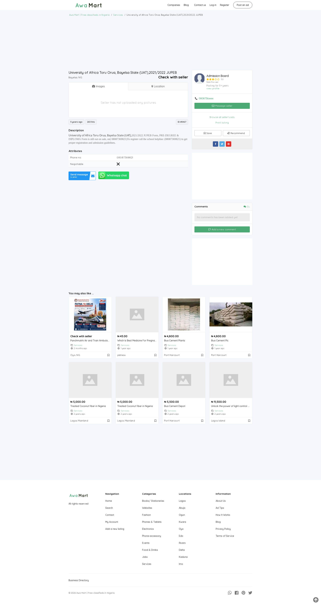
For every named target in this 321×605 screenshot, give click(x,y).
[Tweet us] (250, 593)
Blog (186, 5)
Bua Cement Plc (219, 340)
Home (108, 500)
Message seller (223, 105)
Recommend (238, 133)
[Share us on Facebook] (236, 593)
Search (109, 507)
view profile (212, 88)
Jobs (145, 556)
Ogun (182, 514)
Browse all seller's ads (222, 117)
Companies (174, 5)
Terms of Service (225, 535)
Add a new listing (114, 528)
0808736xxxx (206, 98)
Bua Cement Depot (174, 406)
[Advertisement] (160, 43)
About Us (221, 500)
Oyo (181, 528)
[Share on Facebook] (215, 144)
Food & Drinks (150, 549)
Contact (109, 514)
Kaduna (183, 556)
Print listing (222, 122)
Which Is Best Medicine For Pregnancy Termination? (137, 340)
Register (224, 5)
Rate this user (212, 82)
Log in (213, 5)
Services (78, 345)
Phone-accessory (151, 535)
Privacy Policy (223, 528)
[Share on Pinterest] (228, 144)
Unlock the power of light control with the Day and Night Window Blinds (231, 406)
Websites (147, 507)
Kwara (182, 521)
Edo (181, 535)
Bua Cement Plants (174, 340)
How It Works (223, 514)
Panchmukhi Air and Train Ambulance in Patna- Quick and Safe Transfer (91, 340)
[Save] (109, 355)
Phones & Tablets (152, 521)
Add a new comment (223, 229)
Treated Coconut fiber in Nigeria (88, 406)
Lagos (182, 500)
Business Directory (79, 580)
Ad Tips (220, 507)
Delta (182, 549)
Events (145, 542)
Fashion (146, 514)
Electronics (148, 528)
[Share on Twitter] (222, 144)
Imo (181, 563)
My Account (111, 521)
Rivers (182, 542)
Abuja (182, 507)
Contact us (200, 5)
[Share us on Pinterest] (243, 593)
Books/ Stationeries (153, 500)
